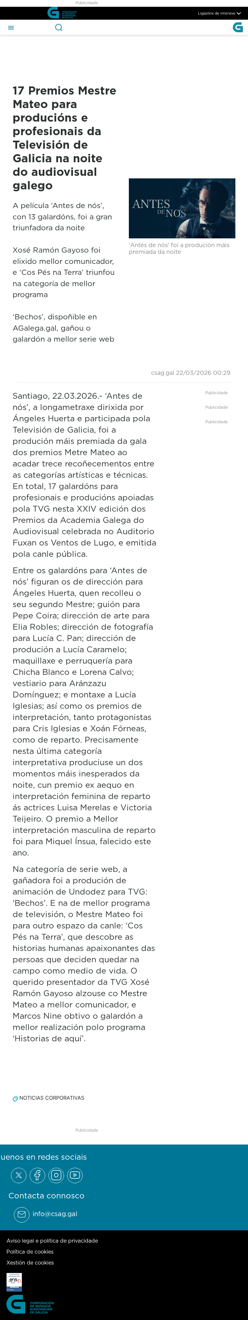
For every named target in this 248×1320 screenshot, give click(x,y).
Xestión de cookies (30, 1262)
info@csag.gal (55, 1213)
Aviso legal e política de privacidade (52, 1240)
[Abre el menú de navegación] (11, 27)
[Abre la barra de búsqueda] (59, 27)
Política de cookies (30, 1251)
